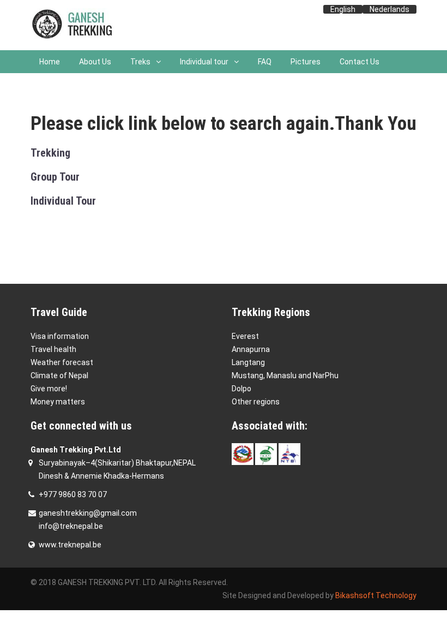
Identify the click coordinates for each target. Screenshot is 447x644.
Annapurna (251, 349)
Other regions (256, 401)
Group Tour (55, 176)
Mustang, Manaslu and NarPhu (285, 375)
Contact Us (359, 61)
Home (49, 61)
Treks (140, 61)
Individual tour (204, 61)
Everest (245, 336)
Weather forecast (62, 362)
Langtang (248, 362)
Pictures (306, 61)
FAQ (264, 61)
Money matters (58, 401)
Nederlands (389, 9)
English (342, 9)
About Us (95, 61)
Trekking (50, 152)
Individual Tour (63, 200)
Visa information (60, 336)
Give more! (49, 388)
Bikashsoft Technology (375, 595)
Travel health (53, 349)
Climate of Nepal (59, 375)
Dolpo (241, 388)
